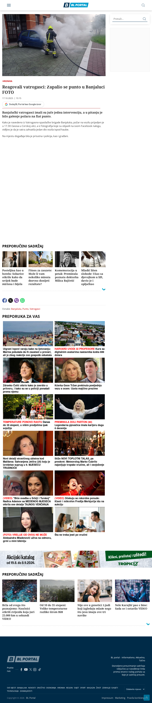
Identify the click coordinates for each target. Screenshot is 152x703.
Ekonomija (51, 688)
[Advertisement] (131, 49)
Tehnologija (13, 691)
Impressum (107, 697)
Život (98, 688)
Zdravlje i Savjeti (110, 688)
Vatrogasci (35, 308)
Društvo (41, 688)
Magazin (91, 688)
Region (69, 688)
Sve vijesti (11, 688)
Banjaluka (16, 308)
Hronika (7, 81)
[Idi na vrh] (147, 698)
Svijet (76, 688)
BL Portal (30, 697)
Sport (83, 688)
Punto (25, 308)
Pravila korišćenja (136, 697)
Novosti (32, 688)
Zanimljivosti (26, 691)
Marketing (120, 697)
